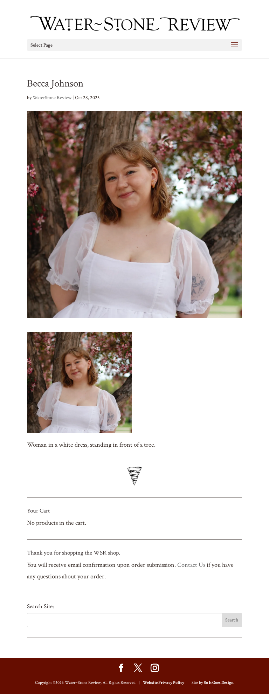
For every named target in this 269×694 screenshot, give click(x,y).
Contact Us (191, 565)
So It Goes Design (219, 682)
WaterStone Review (52, 98)
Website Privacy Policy (163, 682)
